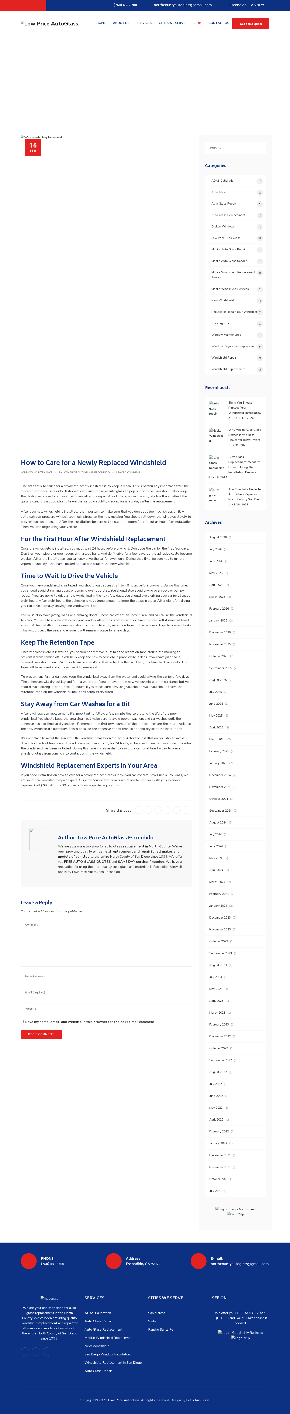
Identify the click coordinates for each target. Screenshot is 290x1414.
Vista (152, 1321)
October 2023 (218, 941)
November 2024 (220, 787)
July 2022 (215, 1084)
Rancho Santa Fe (160, 1329)
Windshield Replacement (228, 369)
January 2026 (218, 621)
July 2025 (215, 692)
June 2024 (216, 846)
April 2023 (216, 1001)
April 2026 (216, 585)
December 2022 (220, 1036)
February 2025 (219, 751)
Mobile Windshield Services (230, 289)
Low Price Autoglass (123, 1400)
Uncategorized (221, 323)
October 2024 (218, 799)
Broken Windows (223, 226)
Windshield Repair (223, 358)
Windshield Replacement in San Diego (113, 1362)
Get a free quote (251, 24)
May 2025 (215, 716)
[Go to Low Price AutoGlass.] (22, 84)
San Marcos (156, 1313)
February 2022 (219, 1131)
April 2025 (216, 727)
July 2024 (215, 834)
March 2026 (217, 597)
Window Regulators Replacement (234, 346)
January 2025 (218, 763)
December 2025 (220, 632)
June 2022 (216, 1096)
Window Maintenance (36, 472)
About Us (121, 23)
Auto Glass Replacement (228, 215)
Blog (197, 23)
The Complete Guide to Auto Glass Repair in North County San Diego (245, 494)
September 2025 (220, 668)
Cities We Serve (172, 23)
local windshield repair (50, 780)
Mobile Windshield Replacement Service (233, 274)
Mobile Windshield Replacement (109, 1337)
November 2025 (220, 644)
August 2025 (218, 680)
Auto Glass (219, 192)
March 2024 (217, 882)
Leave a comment (128, 472)
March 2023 (217, 1013)
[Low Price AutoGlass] (49, 23)
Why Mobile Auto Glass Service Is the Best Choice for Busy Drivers (244, 435)
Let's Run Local (198, 1400)
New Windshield (222, 300)
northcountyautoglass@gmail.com (183, 5)
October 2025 (218, 656)
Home (101, 23)
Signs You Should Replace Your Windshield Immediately (244, 408)
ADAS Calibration (223, 181)
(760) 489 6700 (125, 5)
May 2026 (215, 573)
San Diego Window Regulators (107, 1354)
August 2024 (218, 823)
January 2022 (218, 1143)
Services (144, 23)
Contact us (218, 23)
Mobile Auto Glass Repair (228, 249)
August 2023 (218, 965)
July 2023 (215, 977)
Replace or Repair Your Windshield (235, 312)
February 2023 (219, 1025)
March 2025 (217, 739)
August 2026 (218, 537)
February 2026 (219, 609)
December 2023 (220, 918)
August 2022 (218, 1072)
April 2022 (216, 1120)
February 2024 (219, 894)
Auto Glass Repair (223, 204)
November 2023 (220, 929)
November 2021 (220, 1167)
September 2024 (220, 811)
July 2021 (215, 1191)
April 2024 (216, 870)
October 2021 (218, 1179)
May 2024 (215, 858)
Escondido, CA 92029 (246, 5)
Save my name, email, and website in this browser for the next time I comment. (90, 1022)
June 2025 (216, 704)
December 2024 (220, 775)
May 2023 (215, 989)
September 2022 (220, 1060)
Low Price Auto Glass (226, 238)
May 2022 (215, 1108)
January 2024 (218, 906)
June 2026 (216, 561)
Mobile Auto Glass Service (229, 261)
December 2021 (220, 1155)
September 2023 (220, 953)
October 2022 (218, 1048)
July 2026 (215, 549)
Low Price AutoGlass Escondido (86, 472)
